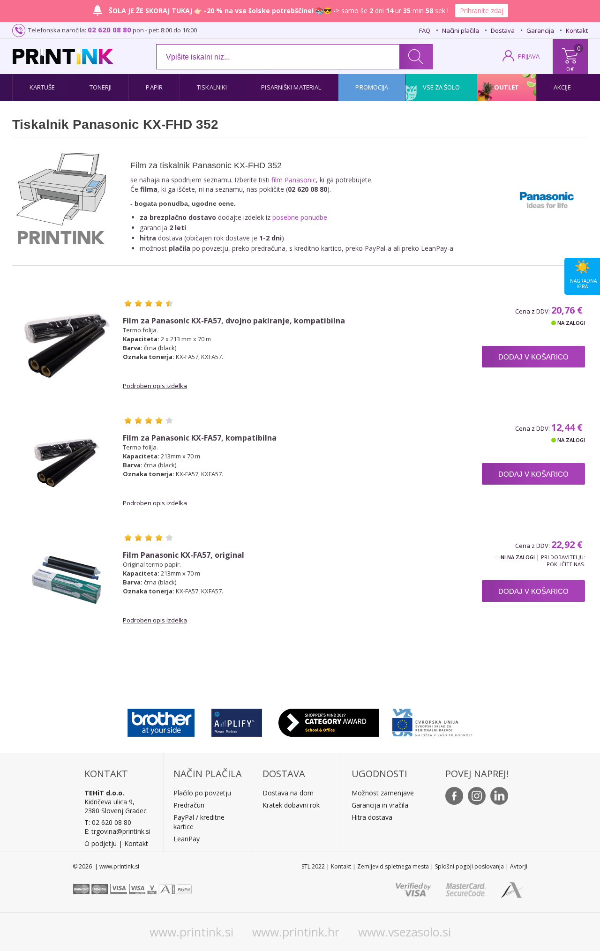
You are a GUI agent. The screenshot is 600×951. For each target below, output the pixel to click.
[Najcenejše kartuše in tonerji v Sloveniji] (63, 56)
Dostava (503, 30)
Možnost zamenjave (383, 792)
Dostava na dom (288, 792)
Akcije (562, 87)
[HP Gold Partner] (236, 720)
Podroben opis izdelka (155, 386)
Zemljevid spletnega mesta (393, 866)
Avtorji (518, 866)
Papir (154, 87)
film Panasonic (293, 179)
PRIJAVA (529, 56)
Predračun (188, 805)
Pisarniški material (291, 87)
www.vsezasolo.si (404, 932)
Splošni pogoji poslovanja (469, 866)
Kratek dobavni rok (291, 805)
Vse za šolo (441, 87)
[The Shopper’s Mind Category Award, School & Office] (328, 720)
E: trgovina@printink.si (117, 831)
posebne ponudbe (299, 217)
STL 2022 (313, 866)
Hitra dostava (372, 817)
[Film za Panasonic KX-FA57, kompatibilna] (66, 462)
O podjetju (100, 843)
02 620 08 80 (109, 29)
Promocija (371, 87)
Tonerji (101, 87)
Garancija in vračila (380, 805)
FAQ (424, 30)
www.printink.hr (295, 932)
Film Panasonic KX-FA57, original (183, 555)
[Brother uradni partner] (161, 720)
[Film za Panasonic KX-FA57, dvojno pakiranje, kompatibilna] (66, 345)
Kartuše (42, 87)
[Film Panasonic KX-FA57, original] (66, 579)
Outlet (506, 87)
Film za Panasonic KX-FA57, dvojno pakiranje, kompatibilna (234, 320)
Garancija (540, 30)
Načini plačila (460, 30)
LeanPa (184, 838)
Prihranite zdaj (481, 10)
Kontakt (577, 30)
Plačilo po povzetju (202, 792)
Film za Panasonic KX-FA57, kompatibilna (200, 438)
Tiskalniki (212, 87)
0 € (570, 69)
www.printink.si (191, 932)
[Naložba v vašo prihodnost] (432, 720)
